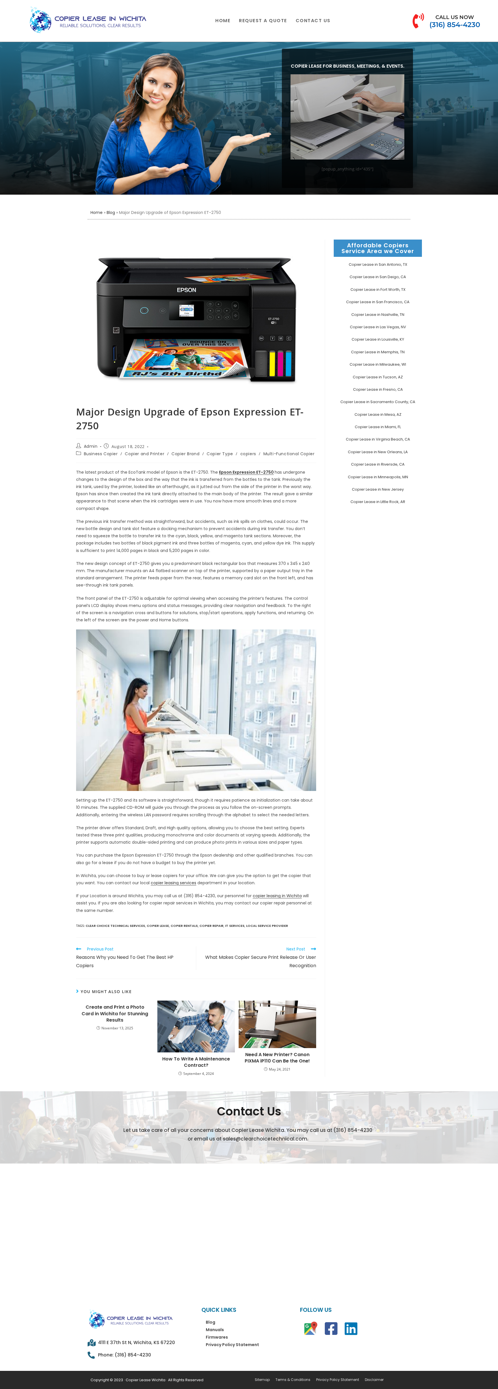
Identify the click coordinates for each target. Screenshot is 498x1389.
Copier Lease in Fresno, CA (378, 389)
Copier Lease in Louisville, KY (378, 339)
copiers (248, 454)
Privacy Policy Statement (232, 1345)
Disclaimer (374, 1380)
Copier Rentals (184, 925)
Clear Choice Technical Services (115, 925)
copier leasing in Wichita (277, 896)
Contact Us (313, 20)
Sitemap (262, 1380)
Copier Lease (158, 925)
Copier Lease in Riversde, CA (378, 464)
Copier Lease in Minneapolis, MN (378, 477)
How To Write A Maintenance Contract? (196, 1062)
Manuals (215, 1330)
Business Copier (101, 454)
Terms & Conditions (293, 1380)
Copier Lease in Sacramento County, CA (377, 402)
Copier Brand (185, 454)
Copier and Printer (144, 454)
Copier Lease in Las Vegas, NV (378, 327)
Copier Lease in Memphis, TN (378, 352)
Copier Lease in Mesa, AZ (377, 414)
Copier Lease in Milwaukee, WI (378, 364)
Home (222, 20)
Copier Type (220, 454)
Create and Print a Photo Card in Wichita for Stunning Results (115, 1013)
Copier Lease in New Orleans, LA (378, 452)
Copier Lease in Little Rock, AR (377, 501)
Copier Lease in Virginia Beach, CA (378, 439)
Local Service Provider (267, 925)
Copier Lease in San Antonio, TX (378, 264)
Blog (111, 212)
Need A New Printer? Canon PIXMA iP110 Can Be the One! (277, 1058)
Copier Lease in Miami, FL (378, 427)
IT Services (234, 925)
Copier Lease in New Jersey (378, 489)
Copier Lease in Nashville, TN (377, 314)
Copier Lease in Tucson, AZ (378, 377)
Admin (91, 446)
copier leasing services (173, 883)
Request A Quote (263, 20)
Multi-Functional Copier (289, 454)
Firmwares (217, 1337)
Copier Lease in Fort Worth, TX (377, 289)
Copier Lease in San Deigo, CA (378, 277)
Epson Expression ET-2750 (246, 472)
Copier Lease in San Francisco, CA (378, 302)
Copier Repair (211, 925)
